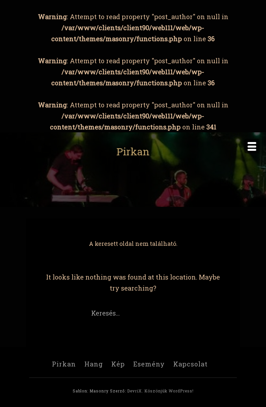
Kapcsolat (190, 364)
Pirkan (133, 151)
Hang (93, 364)
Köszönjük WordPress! (169, 390)
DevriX (134, 390)
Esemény (149, 364)
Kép (118, 364)
